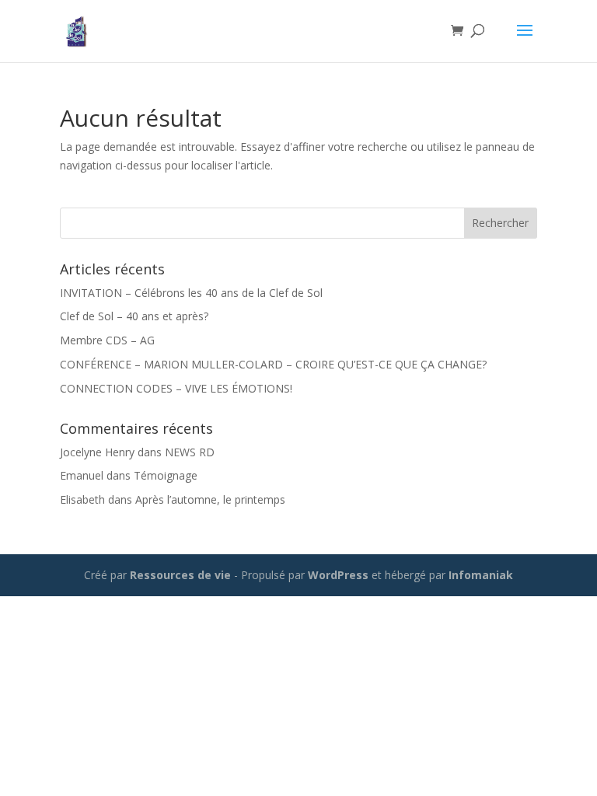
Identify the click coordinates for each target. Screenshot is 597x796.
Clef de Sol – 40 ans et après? (134, 316)
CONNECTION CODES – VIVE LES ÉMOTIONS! (176, 388)
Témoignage (165, 475)
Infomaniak (481, 574)
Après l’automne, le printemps (210, 499)
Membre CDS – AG (107, 340)
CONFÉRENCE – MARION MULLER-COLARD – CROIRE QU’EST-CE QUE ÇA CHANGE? (273, 364)
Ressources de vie (182, 574)
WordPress (338, 574)
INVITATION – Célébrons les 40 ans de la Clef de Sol (191, 292)
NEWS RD (190, 452)
